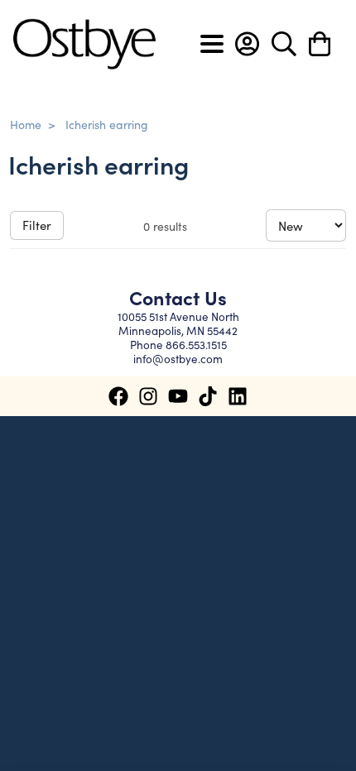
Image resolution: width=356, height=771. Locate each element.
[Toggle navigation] (212, 43)
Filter (36, 224)
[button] (247, 43)
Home (25, 124)
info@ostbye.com (178, 358)
